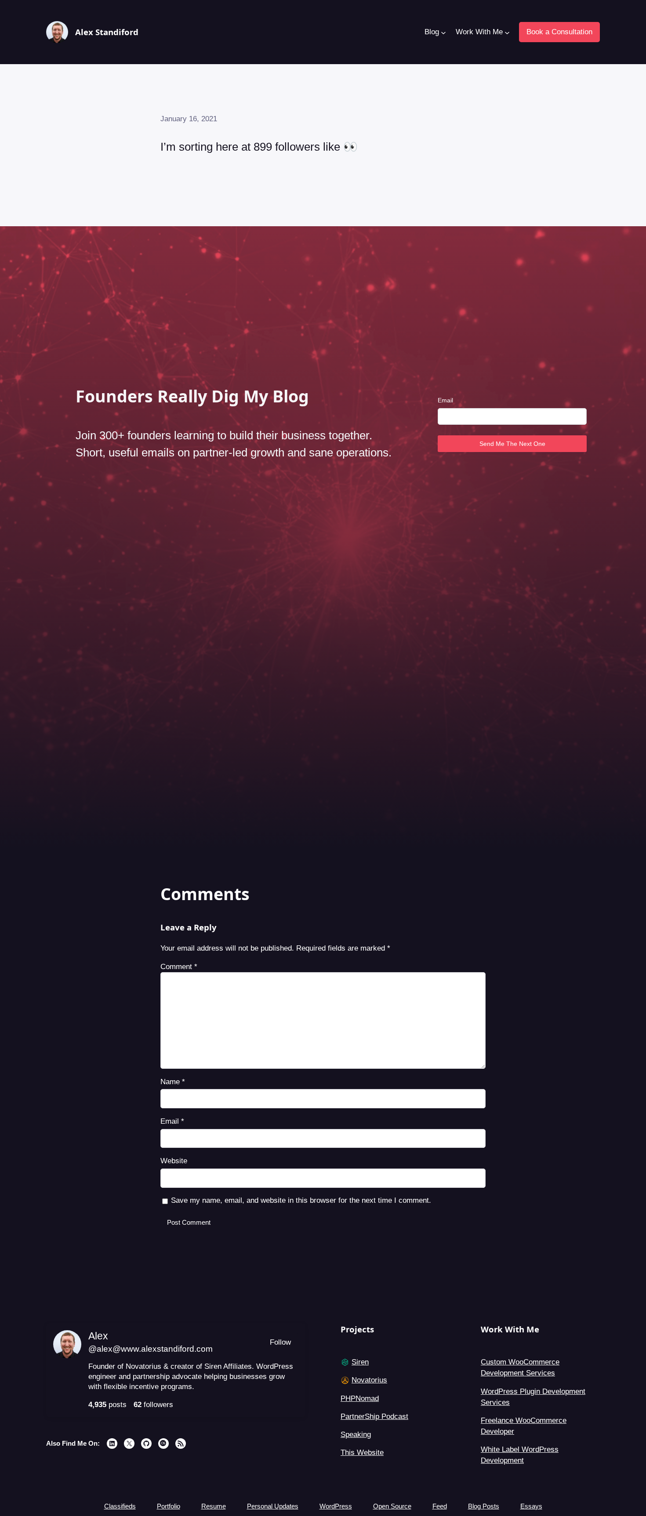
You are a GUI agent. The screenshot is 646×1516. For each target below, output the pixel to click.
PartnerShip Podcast (374, 1416)
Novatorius (369, 1380)
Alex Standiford (106, 31)
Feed (439, 1506)
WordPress (335, 1506)
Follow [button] (280, 1342)
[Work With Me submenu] (507, 32)
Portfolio (168, 1506)
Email (445, 400)
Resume (213, 1506)
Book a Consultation (559, 32)
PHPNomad (360, 1398)
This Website (362, 1452)
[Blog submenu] (443, 32)
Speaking (356, 1434)
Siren (360, 1362)
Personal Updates (272, 1506)
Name (172, 1082)
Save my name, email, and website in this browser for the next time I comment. (301, 1200)
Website (173, 1161)
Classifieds (120, 1506)
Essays (531, 1506)
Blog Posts (483, 1506)
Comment (178, 966)
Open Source (392, 1506)
